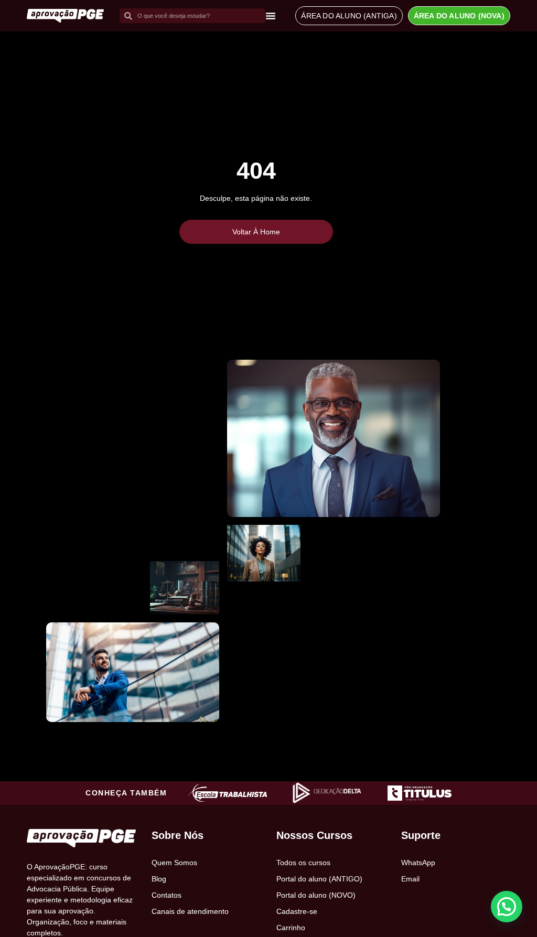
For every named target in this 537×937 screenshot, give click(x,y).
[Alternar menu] (270, 15)
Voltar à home (256, 232)
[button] (506, 906)
